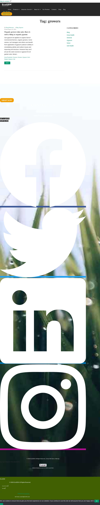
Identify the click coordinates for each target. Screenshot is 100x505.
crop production (8, 57)
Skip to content (5, 1)
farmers (15, 57)
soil (14, 59)
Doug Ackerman (10, 27)
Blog (17, 27)
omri (28, 57)
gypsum (25, 57)
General (69, 37)
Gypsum (21, 27)
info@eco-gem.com (43, 115)
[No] (1, 504)
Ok (96, 501)
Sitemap (57, 458)
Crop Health (70, 35)
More (7, 62)
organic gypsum (8, 59)
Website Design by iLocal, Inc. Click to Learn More (43, 468)
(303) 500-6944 (43, 111)
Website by (24, 493)
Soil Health (70, 46)
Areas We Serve (50, 458)
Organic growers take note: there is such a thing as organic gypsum (17, 33)
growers (20, 57)
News (68, 43)
